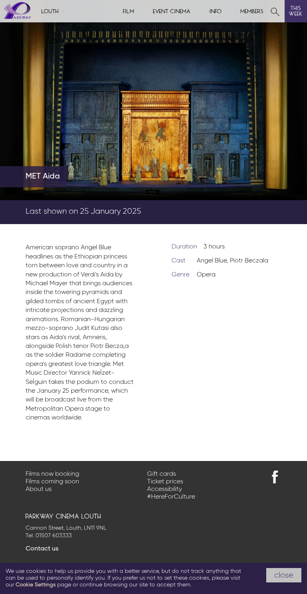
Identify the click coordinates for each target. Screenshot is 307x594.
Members (252, 11)
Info (216, 11)
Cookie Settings (36, 585)
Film (128, 11)
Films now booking (52, 474)
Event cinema (172, 11)
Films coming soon (52, 482)
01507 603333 (54, 535)
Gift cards (161, 474)
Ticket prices (165, 482)
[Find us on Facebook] (275, 477)
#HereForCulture (171, 497)
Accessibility (164, 489)
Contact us (42, 549)
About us (39, 489)
